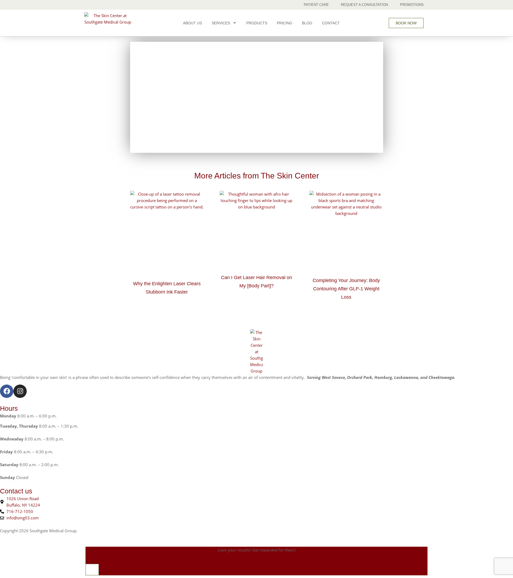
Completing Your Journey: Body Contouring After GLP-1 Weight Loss (346, 289)
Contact (331, 23)
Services (221, 23)
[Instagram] (20, 391)
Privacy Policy (91, 530)
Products (256, 23)
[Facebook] (6, 391)
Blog (307, 23)
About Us (192, 23)
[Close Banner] (92, 569)
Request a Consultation (364, 5)
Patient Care (316, 5)
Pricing (284, 23)
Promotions (412, 5)
